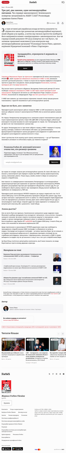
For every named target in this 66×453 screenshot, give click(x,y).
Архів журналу (6, 434)
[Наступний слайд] (62, 334)
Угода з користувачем (16, 409)
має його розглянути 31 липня (42, 94)
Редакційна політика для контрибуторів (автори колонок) (14, 430)
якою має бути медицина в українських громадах (13, 354)
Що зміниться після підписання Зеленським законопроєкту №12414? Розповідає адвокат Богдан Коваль (25, 279)
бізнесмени (45, 82)
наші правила (55, 293)
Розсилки (24, 415)
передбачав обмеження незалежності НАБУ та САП (31, 78)
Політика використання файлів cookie (13, 421)
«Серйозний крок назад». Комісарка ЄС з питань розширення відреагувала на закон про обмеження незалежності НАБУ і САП (25, 267)
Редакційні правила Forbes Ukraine (12, 424)
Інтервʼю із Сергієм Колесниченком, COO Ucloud (37, 356)
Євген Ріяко (9, 22)
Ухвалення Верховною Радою (12, 76)
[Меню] (63, 2)
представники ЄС (21, 85)
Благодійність (6, 437)
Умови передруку (13, 415)
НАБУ (3, 327)
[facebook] (53, 374)
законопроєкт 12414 (55, 327)
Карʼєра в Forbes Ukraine (9, 412)
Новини (5, 258)
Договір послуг (22, 412)
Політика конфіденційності (10, 418)
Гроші (3, 7)
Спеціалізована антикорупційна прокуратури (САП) (20, 327)
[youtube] (63, 374)
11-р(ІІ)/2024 (28, 221)
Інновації (28, 362)
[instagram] (56, 374)
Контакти (5, 409)
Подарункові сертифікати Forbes (11, 440)
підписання (28, 76)
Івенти (4, 415)
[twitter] (49, 374)
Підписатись (54, 162)
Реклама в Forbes (18, 434)
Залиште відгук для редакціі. (11, 320)
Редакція (4, 427)
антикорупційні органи (42, 327)
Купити (25, 68)
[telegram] (60, 374)
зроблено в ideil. (59, 449)
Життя (3, 359)
